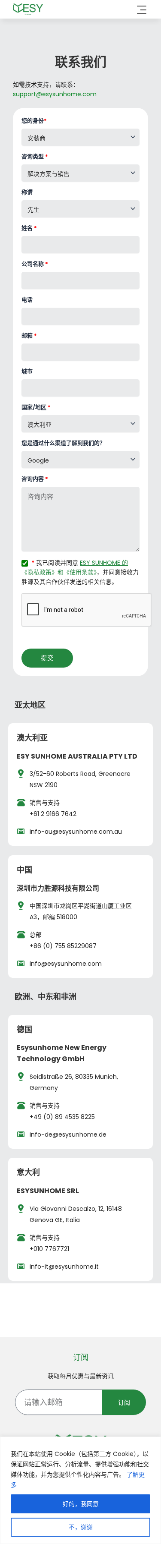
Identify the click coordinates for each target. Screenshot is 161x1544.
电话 (27, 300)
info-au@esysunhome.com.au (76, 831)
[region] (80, 1490)
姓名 (29, 228)
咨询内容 (34, 479)
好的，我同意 (81, 1504)
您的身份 (34, 121)
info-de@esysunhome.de (68, 1134)
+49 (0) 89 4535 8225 (62, 1116)
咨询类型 (34, 156)
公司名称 (34, 264)
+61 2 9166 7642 (53, 814)
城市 (27, 371)
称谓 (27, 192)
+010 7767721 (49, 1249)
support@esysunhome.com (55, 94)
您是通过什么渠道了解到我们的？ (63, 443)
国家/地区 (36, 407)
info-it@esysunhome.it (64, 1266)
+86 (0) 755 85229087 (63, 946)
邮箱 (29, 335)
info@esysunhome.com (66, 963)
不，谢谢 (81, 1527)
